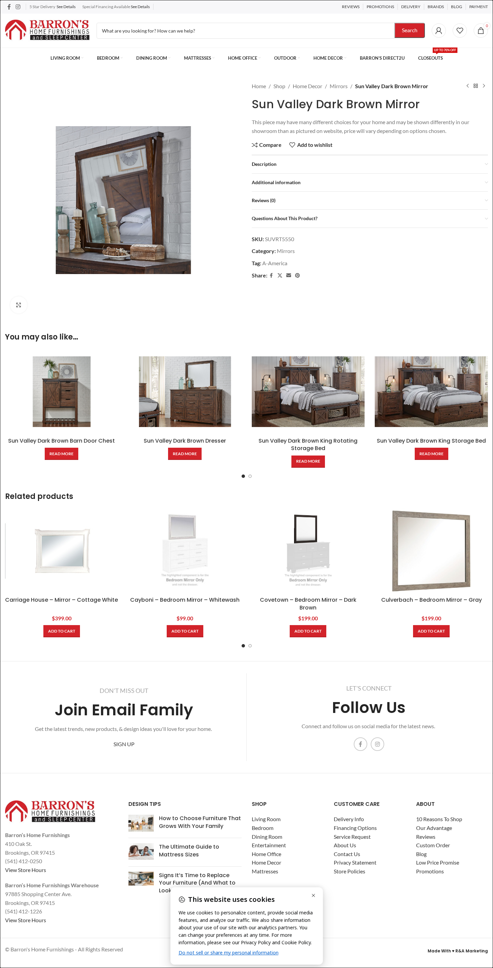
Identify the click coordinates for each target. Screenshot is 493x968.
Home (259, 86)
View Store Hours (25, 870)
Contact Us (347, 854)
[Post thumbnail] (141, 824)
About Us (345, 845)
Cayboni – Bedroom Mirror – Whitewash (185, 600)
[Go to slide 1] (243, 476)
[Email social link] (288, 275)
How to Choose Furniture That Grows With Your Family (200, 822)
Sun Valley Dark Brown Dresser (185, 441)
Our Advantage (434, 828)
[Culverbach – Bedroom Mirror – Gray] (431, 550)
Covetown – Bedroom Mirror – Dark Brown (308, 603)
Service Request (352, 836)
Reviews (425, 836)
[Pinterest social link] (297, 275)
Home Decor (307, 86)
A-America (274, 263)
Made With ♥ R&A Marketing (458, 951)
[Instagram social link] (17, 7)
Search (409, 30)
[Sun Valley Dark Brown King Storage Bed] (431, 391)
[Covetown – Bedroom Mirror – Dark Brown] (308, 550)
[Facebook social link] (9, 7)
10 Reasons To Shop (439, 819)
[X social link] (279, 275)
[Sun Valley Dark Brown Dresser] (185, 391)
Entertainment (269, 845)
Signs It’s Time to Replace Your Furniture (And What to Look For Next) (197, 882)
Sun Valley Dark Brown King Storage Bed (431, 441)
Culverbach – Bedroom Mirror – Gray (431, 600)
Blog (421, 854)
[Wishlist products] (459, 30)
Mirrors (339, 86)
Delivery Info (349, 819)
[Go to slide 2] (250, 476)
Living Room (266, 819)
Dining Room (267, 836)
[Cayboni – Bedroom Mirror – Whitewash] (185, 550)
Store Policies (349, 871)
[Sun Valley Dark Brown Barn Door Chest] (61, 391)
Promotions (430, 871)
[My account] (438, 30)
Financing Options (355, 828)
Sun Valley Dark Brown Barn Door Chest (61, 441)
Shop (279, 86)
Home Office (266, 854)
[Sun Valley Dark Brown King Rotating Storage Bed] (308, 391)
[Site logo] (47, 29)
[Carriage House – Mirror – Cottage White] (61, 550)
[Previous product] (468, 86)
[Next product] (484, 86)
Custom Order (433, 845)
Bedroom (262, 828)
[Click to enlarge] (18, 304)
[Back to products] (476, 86)
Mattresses (265, 871)
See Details (66, 6)
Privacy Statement (355, 862)
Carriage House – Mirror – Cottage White (61, 600)
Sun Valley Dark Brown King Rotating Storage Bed (308, 444)
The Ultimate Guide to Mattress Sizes (189, 850)
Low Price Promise (437, 862)
